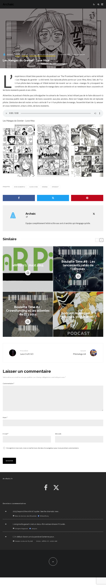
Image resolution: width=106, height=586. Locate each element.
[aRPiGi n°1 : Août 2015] (28, 268)
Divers (17, 54)
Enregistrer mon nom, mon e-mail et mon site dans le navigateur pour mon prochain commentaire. (42, 448)
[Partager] (19, 198)
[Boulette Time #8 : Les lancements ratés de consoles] (78, 268)
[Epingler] (87, 198)
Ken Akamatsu (20, 187)
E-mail (5, 434)
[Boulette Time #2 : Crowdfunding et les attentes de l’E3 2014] (28, 314)
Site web (58, 434)
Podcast (25, 54)
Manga (45, 187)
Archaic (8, 4)
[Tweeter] (53, 198)
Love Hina (34, 187)
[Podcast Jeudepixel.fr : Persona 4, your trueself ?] (78, 314)
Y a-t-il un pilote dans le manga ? (42, 54)
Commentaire (8, 383)
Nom (5, 417)
